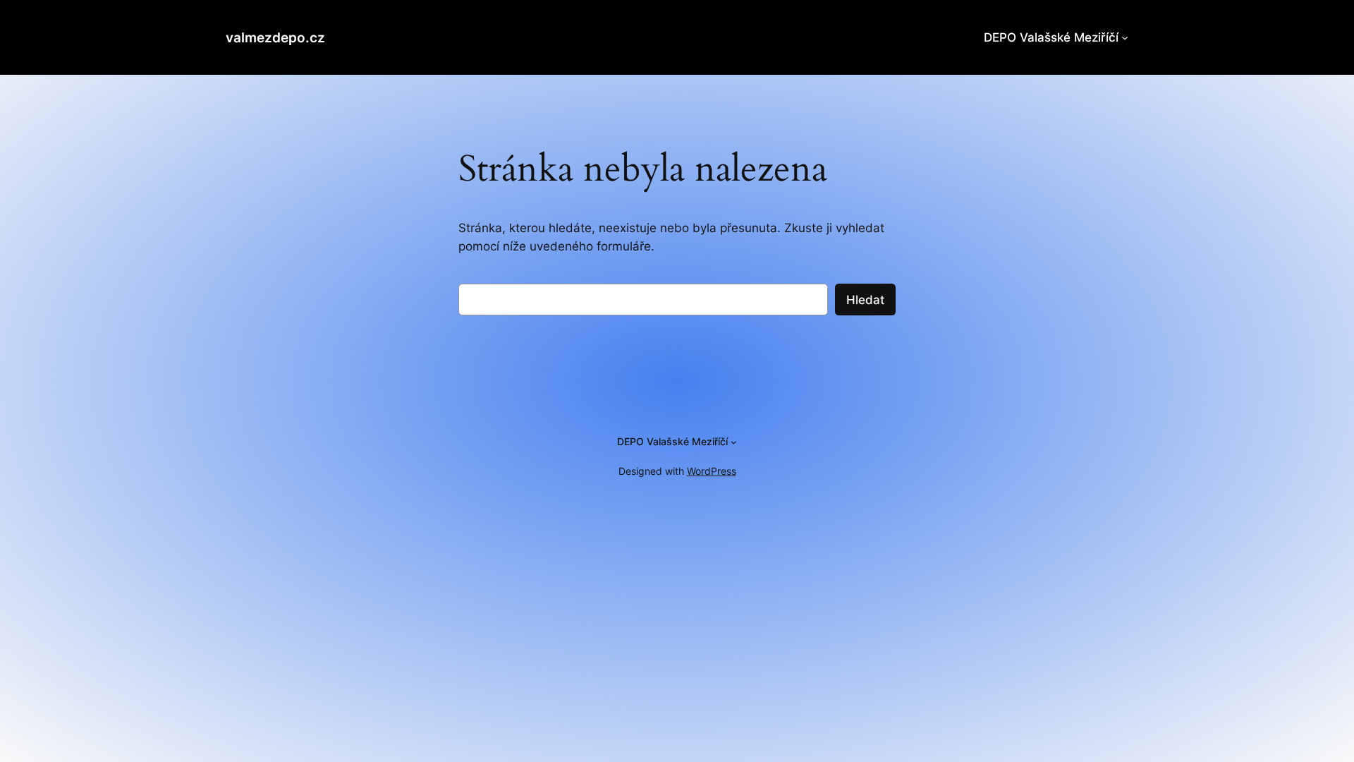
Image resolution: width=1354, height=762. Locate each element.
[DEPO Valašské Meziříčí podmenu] (1124, 37)
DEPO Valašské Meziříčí (1051, 37)
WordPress (711, 471)
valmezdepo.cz (275, 37)
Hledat (865, 300)
